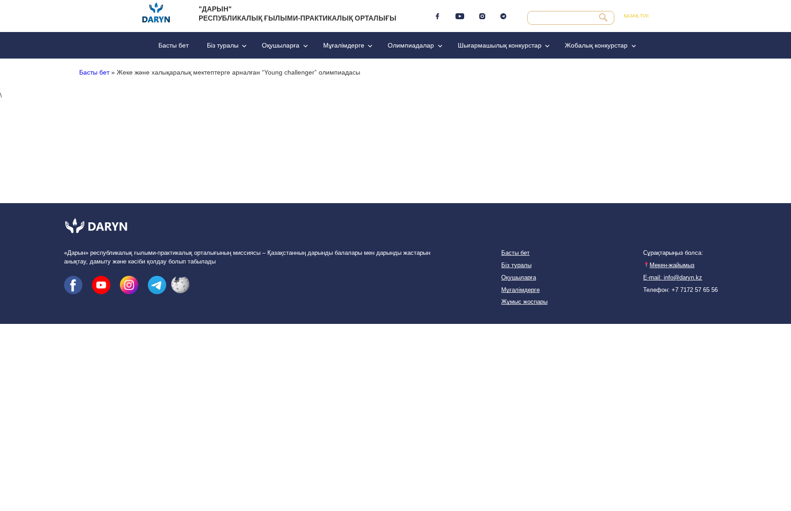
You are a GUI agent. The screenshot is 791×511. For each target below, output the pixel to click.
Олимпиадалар (411, 45)
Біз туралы (222, 45)
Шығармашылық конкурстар (500, 45)
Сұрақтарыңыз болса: (673, 253)
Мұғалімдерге (343, 45)
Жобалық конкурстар (596, 45)
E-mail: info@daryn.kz (672, 277)
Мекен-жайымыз (672, 265)
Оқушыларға (280, 45)
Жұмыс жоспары (524, 302)
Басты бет (173, 45)
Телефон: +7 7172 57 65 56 (680, 290)
